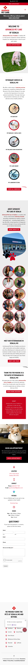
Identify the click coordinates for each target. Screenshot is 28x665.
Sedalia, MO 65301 (14, 475)
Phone (4, 542)
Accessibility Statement (19, 660)
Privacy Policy (10, 660)
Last (15, 534)
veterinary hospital (19, 216)
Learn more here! (14, 18)
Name (4, 530)
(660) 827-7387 (16, 486)
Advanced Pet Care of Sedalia (10, 35)
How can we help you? (8, 547)
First (3, 534)
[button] (25, 630)
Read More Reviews (14, 391)
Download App (14, 503)
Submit (5, 566)
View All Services (14, 189)
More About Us (14, 229)
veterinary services (20, 87)
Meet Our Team (14, 361)
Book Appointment (14, 3)
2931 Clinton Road (14, 473)
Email (4, 537)
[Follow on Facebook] (14, 656)
